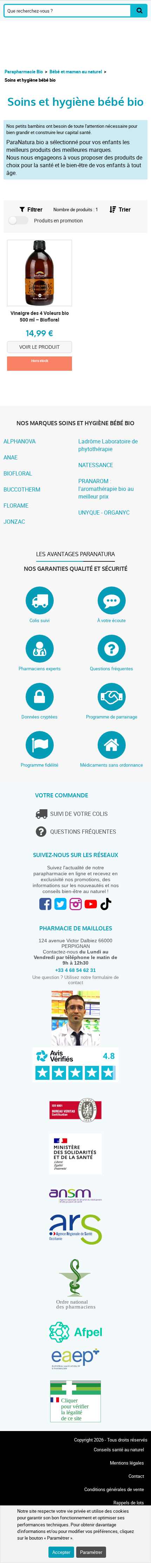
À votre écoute (111, 620)
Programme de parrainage (111, 717)
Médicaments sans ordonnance (111, 765)
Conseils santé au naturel (119, 1449)
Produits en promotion (58, 220)
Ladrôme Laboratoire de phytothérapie (108, 445)
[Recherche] (139, 10)
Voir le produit (39, 347)
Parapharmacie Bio (24, 71)
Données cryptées (39, 717)
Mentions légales (127, 1463)
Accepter (61, 1552)
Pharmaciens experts (40, 668)
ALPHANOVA (19, 441)
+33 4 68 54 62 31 (75, 970)
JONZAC (14, 521)
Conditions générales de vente (114, 1489)
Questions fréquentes (111, 668)
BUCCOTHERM (22, 489)
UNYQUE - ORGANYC (104, 512)
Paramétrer (91, 1552)
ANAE (11, 457)
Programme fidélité (39, 765)
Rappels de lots (128, 1502)
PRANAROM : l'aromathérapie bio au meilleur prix (106, 488)
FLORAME (16, 505)
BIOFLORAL (18, 473)
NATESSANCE (95, 465)
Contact (136, 1476)
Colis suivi (39, 620)
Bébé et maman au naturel (76, 71)
